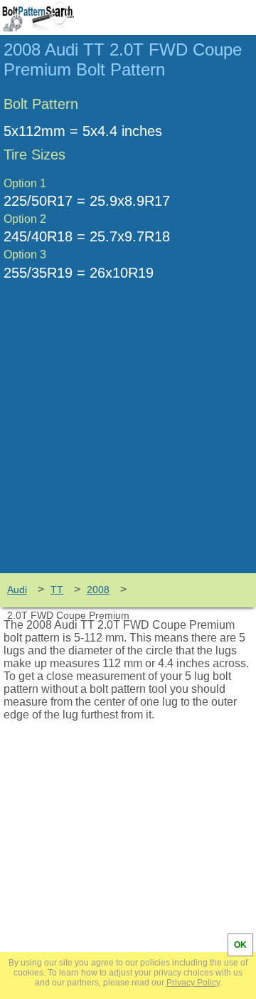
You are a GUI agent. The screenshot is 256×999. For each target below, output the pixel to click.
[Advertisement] (128, 438)
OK (240, 945)
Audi (17, 589)
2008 (98, 589)
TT (56, 589)
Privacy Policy (193, 983)
